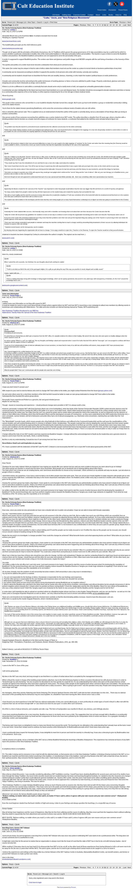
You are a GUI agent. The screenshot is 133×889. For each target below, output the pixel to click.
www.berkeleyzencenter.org (12, 48)
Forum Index (101, 10)
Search (39, 22)
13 (110, 25)
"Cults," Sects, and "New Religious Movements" (66, 18)
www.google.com (9, 99)
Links (104, 15)
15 (117, 25)
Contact (90, 15)
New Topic (31, 22)
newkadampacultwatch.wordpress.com (16, 859)
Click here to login (35, 882)
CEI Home (56, 15)
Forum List (11, 22)
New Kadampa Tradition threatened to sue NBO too (20, 311)
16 (120, 25)
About (98, 15)
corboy (13, 30)
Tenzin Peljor (15, 296)
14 (114, 25)
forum (61, 887)
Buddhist (13, 659)
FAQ (125, 15)
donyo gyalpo (15, 768)
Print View (53, 22)
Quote (17, 243)
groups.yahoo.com (105, 391)
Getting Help (66, 15)
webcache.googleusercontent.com (15, 285)
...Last (124, 25)
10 (103, 25)
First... (89, 25)
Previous (122, 22)
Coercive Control (79, 15)
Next (129, 22)
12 (107, 25)
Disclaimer (112, 10)
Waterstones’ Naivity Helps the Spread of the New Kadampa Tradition (26, 312)
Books (111, 15)
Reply (11, 243)
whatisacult (14, 323)
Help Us (118, 15)
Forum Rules (123, 10)
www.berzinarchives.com (11, 41)
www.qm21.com (8, 238)
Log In (46, 22)
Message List (21, 22)
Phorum (73, 887)
